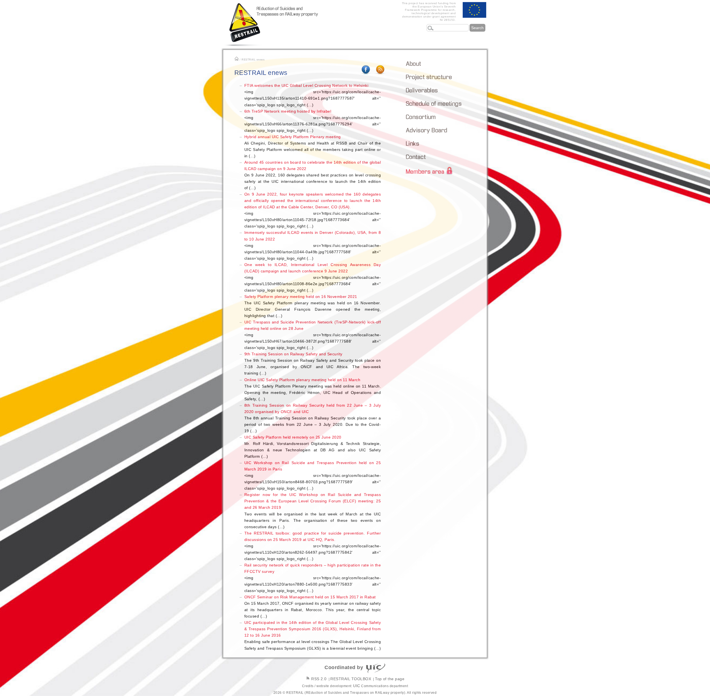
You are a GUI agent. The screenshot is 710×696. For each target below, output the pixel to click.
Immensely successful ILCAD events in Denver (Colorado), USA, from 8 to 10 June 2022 (312, 245)
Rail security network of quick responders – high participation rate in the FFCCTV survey (312, 578)
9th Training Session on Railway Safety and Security (312, 363)
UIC (356, 686)
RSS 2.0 (318, 679)
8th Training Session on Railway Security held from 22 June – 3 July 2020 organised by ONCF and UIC (312, 418)
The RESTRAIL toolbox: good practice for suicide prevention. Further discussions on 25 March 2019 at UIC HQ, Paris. (312, 546)
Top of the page (389, 679)
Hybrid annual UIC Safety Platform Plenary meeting (312, 146)
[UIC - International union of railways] (376, 668)
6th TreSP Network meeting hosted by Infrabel (312, 121)
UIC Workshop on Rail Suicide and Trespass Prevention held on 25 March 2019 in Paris (312, 475)
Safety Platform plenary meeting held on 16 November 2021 (312, 306)
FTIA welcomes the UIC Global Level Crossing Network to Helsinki (312, 95)
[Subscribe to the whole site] (380, 74)
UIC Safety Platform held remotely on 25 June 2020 (312, 447)
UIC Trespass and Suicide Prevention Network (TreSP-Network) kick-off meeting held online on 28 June (312, 335)
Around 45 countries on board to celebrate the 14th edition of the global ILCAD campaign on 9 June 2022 (312, 175)
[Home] (251, 25)
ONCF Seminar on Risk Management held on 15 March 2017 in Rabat (312, 606)
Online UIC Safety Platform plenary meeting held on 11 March (312, 389)
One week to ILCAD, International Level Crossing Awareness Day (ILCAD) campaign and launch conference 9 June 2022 (312, 277)
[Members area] (447, 170)
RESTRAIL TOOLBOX (350, 679)
